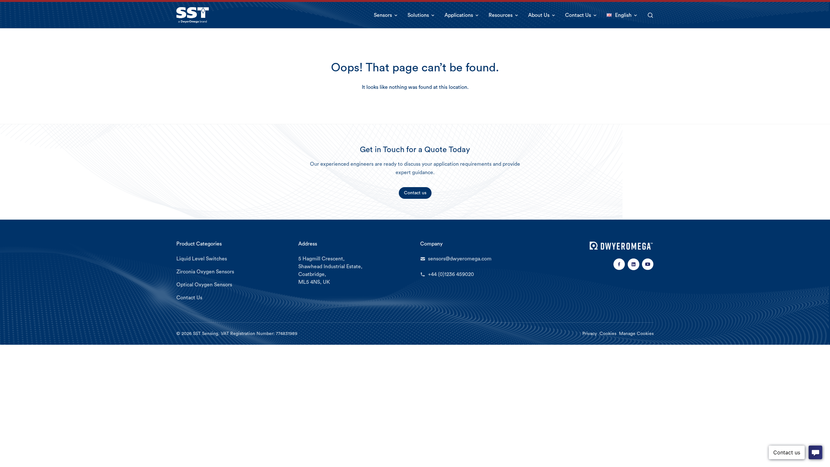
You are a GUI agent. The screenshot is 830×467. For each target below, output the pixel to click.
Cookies (607, 333)
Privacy (589, 333)
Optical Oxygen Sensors (204, 284)
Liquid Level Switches (201, 258)
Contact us (415, 193)
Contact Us (189, 297)
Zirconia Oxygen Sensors (205, 271)
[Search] (650, 15)
